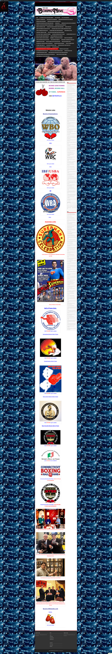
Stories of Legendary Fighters (70, 43)
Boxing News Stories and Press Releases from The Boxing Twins (44, 23)
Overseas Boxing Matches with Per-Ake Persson (42, 39)
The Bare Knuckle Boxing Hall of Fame (51, 45)
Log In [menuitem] (3, 0)
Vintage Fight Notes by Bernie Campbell (62, 54)
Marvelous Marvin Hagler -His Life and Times (57, 36)
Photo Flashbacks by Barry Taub (55, 39)
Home (37, 17)
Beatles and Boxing (57, 17)
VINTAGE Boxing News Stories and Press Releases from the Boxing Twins (58, 52)
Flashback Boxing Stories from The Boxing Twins (56, 30)
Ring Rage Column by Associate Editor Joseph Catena (53, 41)
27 (71, 207)
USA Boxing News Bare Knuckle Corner (41, 52)
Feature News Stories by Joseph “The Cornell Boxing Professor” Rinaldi (61, 28)
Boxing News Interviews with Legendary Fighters (54, 21)
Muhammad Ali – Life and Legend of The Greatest (56, 37)
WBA (50, 217)
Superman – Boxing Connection (40, 45)
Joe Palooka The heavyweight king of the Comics (58, 34)
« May (68, 210)
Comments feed (52, 637)
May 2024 (51, 646)
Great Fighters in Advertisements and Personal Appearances (56, 32)
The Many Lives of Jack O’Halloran (63, 48)
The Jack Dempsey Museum (55, 47)
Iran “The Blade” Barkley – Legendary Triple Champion (43, 34)
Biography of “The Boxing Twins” (40, 19)
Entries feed (51, 636)
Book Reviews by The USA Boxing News (52, 19)
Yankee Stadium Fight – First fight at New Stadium (42, 56)
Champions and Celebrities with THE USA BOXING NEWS (68, 23)
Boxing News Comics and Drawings (41, 21)
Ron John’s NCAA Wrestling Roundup (59, 43)
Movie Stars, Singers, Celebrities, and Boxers (42, 37)
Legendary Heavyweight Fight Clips (71, 34)
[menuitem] (1, 0)
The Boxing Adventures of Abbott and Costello (64, 45)
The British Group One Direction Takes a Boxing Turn (43, 47)
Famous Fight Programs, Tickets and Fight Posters (43, 28)
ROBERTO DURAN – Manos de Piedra (66, 41)
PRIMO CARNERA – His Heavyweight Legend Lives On (67, 39)
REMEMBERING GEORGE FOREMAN (40, 41)
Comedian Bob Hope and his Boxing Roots (60, 25)
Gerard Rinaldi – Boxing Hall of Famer (41, 32)
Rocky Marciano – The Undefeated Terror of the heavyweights (44, 43)
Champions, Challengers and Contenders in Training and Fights (44, 25)
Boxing (50, 612)
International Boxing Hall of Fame (50, 334)
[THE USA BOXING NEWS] (56, 11)
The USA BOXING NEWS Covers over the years (42, 50)
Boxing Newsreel (57, 23)
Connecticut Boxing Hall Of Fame (40, 26)
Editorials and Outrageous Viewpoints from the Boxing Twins (55, 26)
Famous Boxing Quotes (68, 26)
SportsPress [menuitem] (7, 0)
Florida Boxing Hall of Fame (68, 30)
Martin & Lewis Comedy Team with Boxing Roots (42, 36)
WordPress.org (51, 639)
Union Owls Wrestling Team (68, 50)
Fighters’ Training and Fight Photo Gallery (42, 30)
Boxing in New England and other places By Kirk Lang (66, 19)
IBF (50, 190)
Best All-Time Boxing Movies (65, 17)
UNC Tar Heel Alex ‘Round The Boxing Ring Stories (56, 50)
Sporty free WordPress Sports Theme (53, 650)
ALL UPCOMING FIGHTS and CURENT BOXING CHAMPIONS (46, 17)
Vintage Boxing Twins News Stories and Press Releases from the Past (45, 54)
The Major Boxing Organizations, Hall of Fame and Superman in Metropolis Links (47, 48)
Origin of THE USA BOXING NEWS (68, 37)
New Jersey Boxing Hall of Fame (50, 396)
